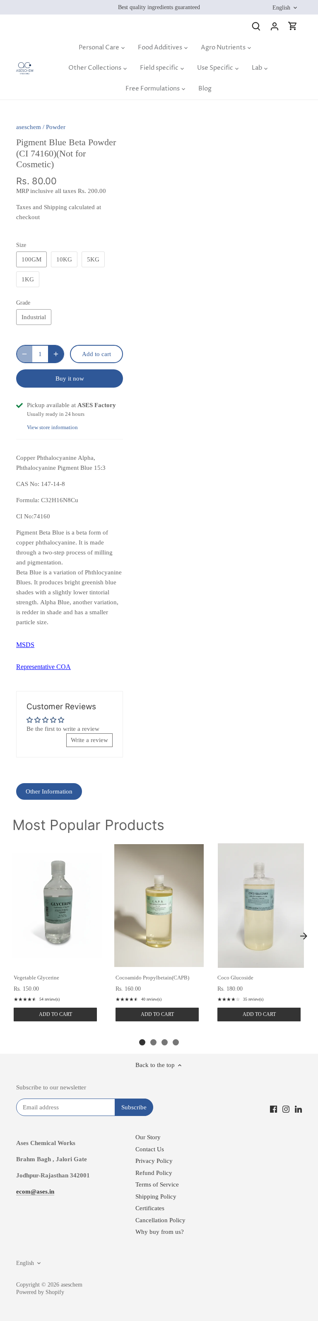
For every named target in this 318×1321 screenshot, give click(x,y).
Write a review (89, 740)
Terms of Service (157, 1184)
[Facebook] (273, 1108)
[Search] (256, 26)
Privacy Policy (154, 1160)
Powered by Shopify (40, 1292)
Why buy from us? (159, 1231)
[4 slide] (176, 1042)
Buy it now (69, 378)
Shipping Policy (155, 1196)
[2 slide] (153, 1042)
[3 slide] (164, 1042)
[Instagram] (285, 1108)
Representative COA (43, 666)
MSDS (25, 644)
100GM (31, 259)
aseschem (28, 127)
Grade (23, 303)
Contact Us (149, 1149)
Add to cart (55, 1014)
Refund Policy (153, 1173)
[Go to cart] (293, 26)
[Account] (274, 26)
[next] (303, 936)
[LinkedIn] (298, 1108)
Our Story (148, 1137)
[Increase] (56, 354)
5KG (93, 259)
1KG (28, 279)
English (281, 7)
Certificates (149, 1208)
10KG (64, 259)
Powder (55, 127)
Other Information (49, 791)
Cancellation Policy (160, 1220)
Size (21, 245)
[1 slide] (142, 1042)
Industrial (34, 317)
